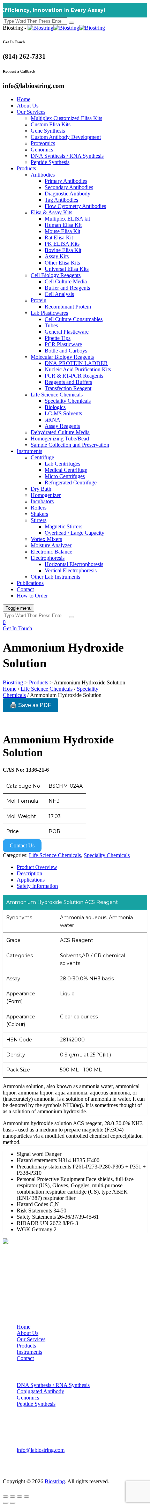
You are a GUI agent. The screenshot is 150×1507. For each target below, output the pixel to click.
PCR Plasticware (63, 344)
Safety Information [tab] (37, 886)
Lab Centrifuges (62, 464)
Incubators (42, 501)
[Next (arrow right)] (12, 1503)
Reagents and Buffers (68, 382)
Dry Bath (41, 489)
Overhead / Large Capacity (74, 533)
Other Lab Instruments (55, 577)
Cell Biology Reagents (56, 275)
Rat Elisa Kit (59, 237)
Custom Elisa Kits (50, 124)
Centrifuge (42, 457)
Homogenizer (46, 495)
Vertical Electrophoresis (71, 570)
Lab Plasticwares (49, 313)
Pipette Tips (57, 338)
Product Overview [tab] (37, 867)
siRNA (52, 420)
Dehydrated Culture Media (60, 432)
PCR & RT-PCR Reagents (74, 376)
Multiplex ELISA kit (67, 219)
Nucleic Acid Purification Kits (78, 369)
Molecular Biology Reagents (62, 357)
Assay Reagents (62, 426)
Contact (25, 589)
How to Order (32, 596)
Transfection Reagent (68, 388)
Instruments (29, 451)
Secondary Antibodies (69, 187)
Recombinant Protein (68, 307)
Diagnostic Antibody (67, 193)
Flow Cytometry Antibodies (75, 206)
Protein (38, 300)
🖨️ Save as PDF (30, 705)
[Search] (71, 23)
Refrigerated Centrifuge (71, 482)
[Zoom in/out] (5, 1496)
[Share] (19, 1496)
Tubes (51, 325)
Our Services (31, 112)
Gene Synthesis (48, 131)
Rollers (38, 508)
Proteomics (43, 143)
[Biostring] (66, 28)
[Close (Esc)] (26, 1496)
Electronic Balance (51, 552)
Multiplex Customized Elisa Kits (66, 118)
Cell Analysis (59, 294)
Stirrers (38, 520)
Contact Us (22, 845)
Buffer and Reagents (67, 288)
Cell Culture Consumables (74, 319)
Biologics (55, 407)
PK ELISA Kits (62, 244)
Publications (30, 583)
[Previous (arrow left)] (5, 1503)
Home (23, 99)
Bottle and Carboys (66, 351)
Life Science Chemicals (57, 395)
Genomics (42, 150)
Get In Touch (17, 628)
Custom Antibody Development (66, 137)
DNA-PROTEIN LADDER (76, 363)
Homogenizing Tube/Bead (60, 438)
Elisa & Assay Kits (51, 212)
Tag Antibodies (61, 200)
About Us (27, 106)
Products (26, 168)
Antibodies (43, 175)
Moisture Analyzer (51, 545)
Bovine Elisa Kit (63, 250)
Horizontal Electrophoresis (74, 564)
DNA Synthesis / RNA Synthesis (67, 156)
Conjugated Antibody (40, 1391)
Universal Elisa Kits (67, 269)
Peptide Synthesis (50, 162)
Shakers (39, 514)
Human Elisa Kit (63, 225)
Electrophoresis (48, 558)
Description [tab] (29, 873)
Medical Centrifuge (66, 470)
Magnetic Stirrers (63, 526)
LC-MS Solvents (63, 413)
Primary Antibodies (66, 181)
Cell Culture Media (66, 281)
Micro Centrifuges (65, 476)
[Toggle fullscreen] (12, 1496)
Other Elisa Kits (62, 263)
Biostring (55, 1481)
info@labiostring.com (41, 1450)
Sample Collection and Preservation (70, 445)
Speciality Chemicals (68, 401)
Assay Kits (57, 256)
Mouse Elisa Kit (62, 231)
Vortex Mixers (46, 539)
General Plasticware (67, 332)
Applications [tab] (31, 880)
